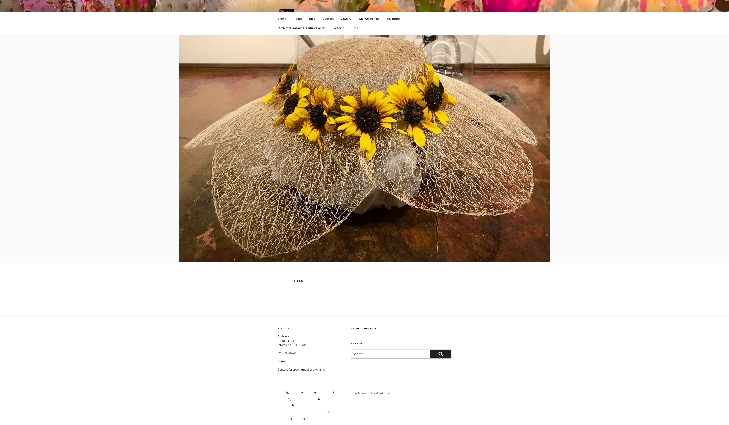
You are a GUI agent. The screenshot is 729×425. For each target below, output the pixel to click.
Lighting (338, 28)
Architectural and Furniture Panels (302, 28)
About (297, 18)
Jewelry (346, 18)
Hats (355, 28)
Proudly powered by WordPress (370, 393)
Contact (328, 18)
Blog (312, 18)
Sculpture (393, 18)
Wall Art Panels (368, 18)
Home (282, 18)
